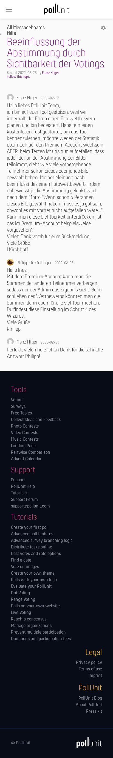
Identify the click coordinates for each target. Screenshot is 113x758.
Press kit (94, 711)
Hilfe (11, 33)
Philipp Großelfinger (34, 263)
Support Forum (24, 499)
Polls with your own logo (34, 580)
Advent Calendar (26, 459)
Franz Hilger (50, 73)
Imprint (95, 675)
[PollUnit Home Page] (56, 11)
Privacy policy (89, 662)
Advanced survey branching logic (42, 540)
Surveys (18, 406)
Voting (16, 400)
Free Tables (21, 413)
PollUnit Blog (90, 698)
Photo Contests (25, 426)
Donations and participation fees (41, 639)
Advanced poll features (32, 534)
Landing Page (23, 446)
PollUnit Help (23, 486)
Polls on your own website (35, 606)
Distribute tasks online (31, 547)
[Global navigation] (9, 9)
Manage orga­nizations (31, 625)
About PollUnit (89, 705)
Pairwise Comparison (30, 452)
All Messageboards (26, 28)
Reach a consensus (28, 619)
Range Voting (23, 599)
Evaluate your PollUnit (31, 586)
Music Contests (25, 439)
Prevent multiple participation (38, 632)
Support (18, 480)
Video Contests (24, 433)
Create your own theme (33, 573)
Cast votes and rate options (36, 553)
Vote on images (25, 567)
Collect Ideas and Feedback (36, 419)
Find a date (21, 560)
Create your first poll (30, 527)
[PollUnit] (86, 742)
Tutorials (19, 493)
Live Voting (21, 612)
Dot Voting (20, 593)
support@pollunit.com (30, 506)
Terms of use (90, 669)
